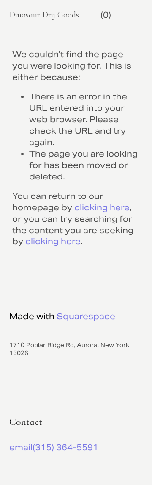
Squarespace (86, 316)
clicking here (102, 207)
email (21, 447)
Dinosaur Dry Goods (44, 15)
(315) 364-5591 (65, 447)
